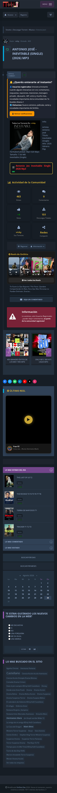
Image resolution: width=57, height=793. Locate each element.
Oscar (30, 731)
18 (16, 594)
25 (16, 598)
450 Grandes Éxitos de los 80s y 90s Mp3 (17, 360)
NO (12, 631)
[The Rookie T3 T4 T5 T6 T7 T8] (9, 497)
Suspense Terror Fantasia (32, 739)
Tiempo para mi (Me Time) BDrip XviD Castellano (25, 747)
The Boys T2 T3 (33, 743)
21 (35, 594)
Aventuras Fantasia (27, 668)
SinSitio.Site (21, 787)
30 (48, 598)
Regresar (24, 246)
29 (41, 598)
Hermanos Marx (14, 718)
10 (9, 590)
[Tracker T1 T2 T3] (9, 530)
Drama (29, 690)
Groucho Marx (41, 714)
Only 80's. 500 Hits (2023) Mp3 (43, 360)
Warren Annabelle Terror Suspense (20, 755)
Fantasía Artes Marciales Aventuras (20, 714)
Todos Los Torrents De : (24, 123)
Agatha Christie (12, 668)
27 (29, 598)
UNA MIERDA (16, 639)
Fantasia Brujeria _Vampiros (17, 710)
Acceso (10, 15)
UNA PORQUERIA (17, 633)
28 (35, 598)
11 (16, 590)
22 (41, 594)
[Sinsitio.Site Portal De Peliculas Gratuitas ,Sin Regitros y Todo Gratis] (11, 4)
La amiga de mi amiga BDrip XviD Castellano (24, 722)
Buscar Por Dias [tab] (28, 557)
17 (9, 594)
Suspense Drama (13, 739)
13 (29, 590)
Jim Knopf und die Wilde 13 (34, 718)
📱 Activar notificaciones (22, 114)
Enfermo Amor (21, 706)
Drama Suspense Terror (16, 698)
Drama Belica (12, 694)
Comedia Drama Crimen (16, 682)
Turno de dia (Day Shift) (16, 751)
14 (35, 590)
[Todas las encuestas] (34, 649)
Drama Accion (39, 690)
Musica (32, 30)
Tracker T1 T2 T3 (24, 527)
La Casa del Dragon (14, 727)
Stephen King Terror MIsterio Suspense (35, 735)
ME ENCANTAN (17, 625)
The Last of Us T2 (24, 477)
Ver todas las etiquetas (15, 763)
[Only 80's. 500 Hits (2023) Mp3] (43, 344)
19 (23, 594)
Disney (44, 686)
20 (29, 594)
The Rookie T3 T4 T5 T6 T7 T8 (29, 494)
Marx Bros (28, 726)
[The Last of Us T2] (9, 481)
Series (20, 483)
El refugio (10, 706)
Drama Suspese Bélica (36, 698)
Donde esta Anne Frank (15, 690)
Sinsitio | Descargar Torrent (16, 30)
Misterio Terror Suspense (16, 731)
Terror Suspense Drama (16, 743)
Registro (23, 15)
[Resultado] (29, 649)
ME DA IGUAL (16, 636)
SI (11, 628)
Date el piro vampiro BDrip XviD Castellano (23, 686)
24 (9, 598)
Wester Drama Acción (15, 759)
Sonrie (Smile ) (12, 735)
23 (48, 594)
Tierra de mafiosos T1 (27, 510)
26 (23, 598)
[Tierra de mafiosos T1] (9, 513)
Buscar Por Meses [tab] (28, 566)
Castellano (13, 673)
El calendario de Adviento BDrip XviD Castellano (25, 702)
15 (41, 590)
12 (23, 590)
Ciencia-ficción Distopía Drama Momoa (22, 678)
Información (37, 246)
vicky (17, 41)
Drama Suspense (43, 694)
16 (48, 590)
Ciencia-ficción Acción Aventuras (34, 673)
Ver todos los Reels (32, 280)
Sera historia (40, 731)
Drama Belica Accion (27, 694)
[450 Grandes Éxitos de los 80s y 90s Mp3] (17, 344)
